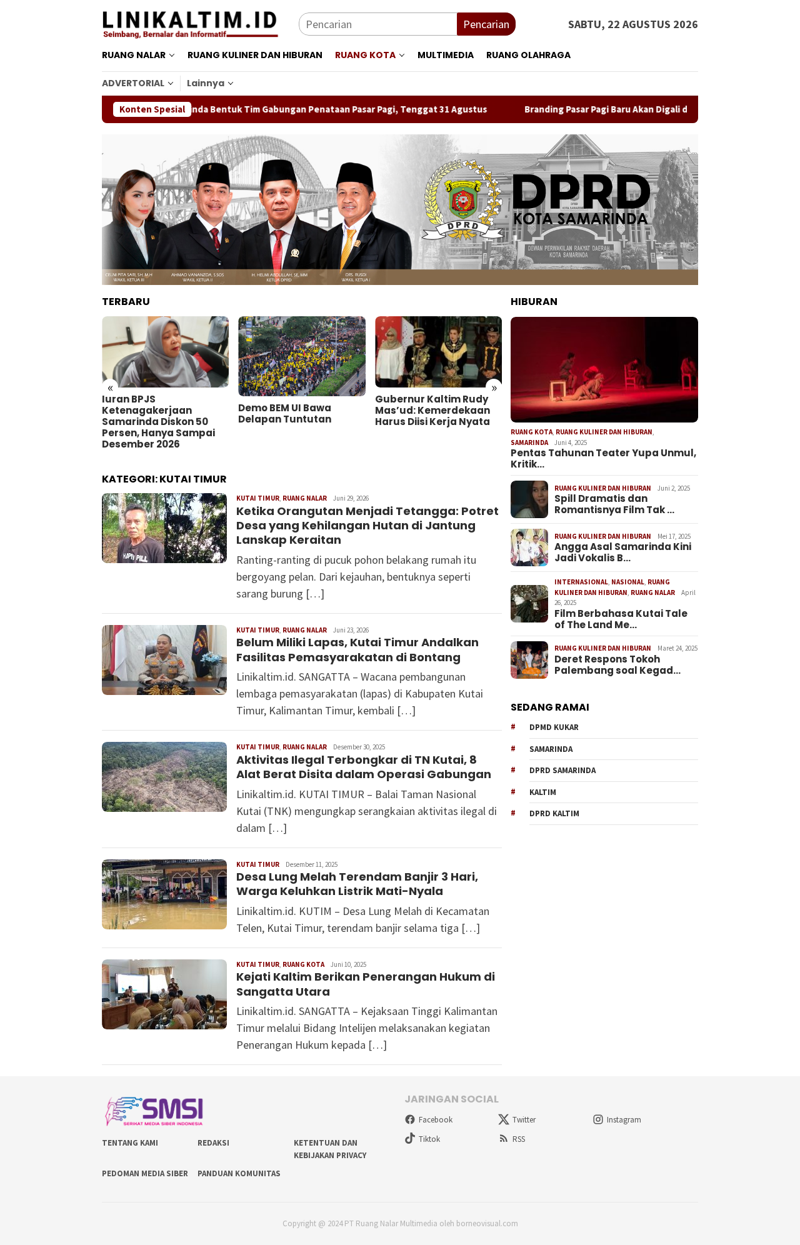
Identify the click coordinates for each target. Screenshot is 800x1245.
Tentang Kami (130, 1143)
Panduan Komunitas (239, 1173)
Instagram (624, 1119)
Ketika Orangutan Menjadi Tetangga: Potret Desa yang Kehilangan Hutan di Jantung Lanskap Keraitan (367, 525)
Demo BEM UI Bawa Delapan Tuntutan (284, 413)
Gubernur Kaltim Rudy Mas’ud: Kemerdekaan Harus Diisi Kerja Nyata (432, 411)
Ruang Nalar (304, 498)
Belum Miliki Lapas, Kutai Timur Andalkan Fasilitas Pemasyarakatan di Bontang (357, 649)
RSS (518, 1139)
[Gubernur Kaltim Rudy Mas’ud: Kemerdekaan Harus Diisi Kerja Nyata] (438, 352)
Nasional (627, 582)
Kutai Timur (257, 498)
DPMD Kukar (554, 727)
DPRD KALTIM (554, 814)
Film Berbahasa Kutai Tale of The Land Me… (621, 619)
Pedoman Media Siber (145, 1173)
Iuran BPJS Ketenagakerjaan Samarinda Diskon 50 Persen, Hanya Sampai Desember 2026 (158, 422)
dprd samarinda (562, 771)
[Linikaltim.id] (200, 23)
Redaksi (213, 1143)
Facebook (435, 1119)
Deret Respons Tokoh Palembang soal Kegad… (617, 665)
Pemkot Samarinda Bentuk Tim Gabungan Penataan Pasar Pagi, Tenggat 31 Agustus (261, 109)
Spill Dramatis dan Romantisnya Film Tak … (614, 505)
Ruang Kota (303, 964)
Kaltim (542, 792)
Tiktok (429, 1139)
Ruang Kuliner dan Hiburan (604, 432)
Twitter (524, 1119)
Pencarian (486, 24)
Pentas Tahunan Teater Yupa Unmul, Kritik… (603, 459)
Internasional (581, 582)
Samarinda (529, 442)
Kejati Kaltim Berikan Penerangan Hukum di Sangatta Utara (365, 984)
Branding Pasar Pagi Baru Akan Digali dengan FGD (584, 109)
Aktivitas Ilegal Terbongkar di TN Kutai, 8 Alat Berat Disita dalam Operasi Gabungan (363, 767)
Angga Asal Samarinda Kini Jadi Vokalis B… (622, 553)
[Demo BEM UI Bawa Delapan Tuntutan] (301, 356)
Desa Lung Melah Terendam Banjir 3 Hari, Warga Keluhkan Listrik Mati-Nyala (357, 884)
